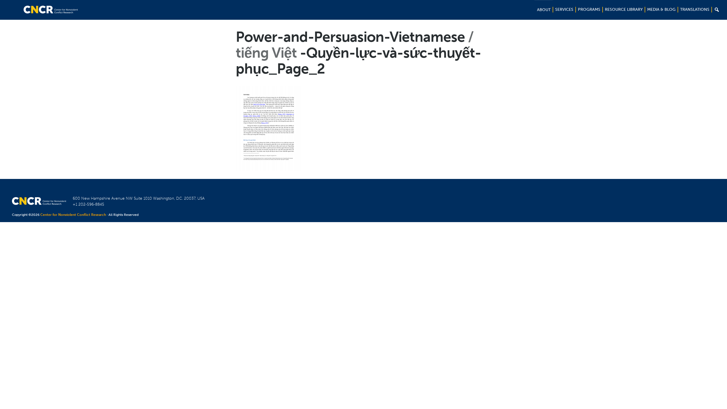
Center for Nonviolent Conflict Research (73, 215)
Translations (694, 9)
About (544, 9)
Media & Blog (661, 9)
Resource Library (624, 9)
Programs (589, 9)
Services (564, 9)
